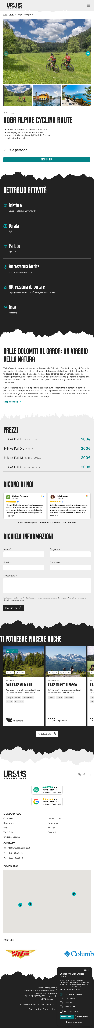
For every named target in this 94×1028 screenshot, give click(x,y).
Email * (7, 562)
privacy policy (19, 600)
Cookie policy (35, 1009)
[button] (88, 53)
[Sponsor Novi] (20, 954)
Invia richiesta (11, 608)
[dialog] (74, 996)
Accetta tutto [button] (67, 1017)
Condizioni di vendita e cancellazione (37, 1004)
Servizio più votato (51, 790)
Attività (11, 15)
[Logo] (14, 5)
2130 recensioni (69, 522)
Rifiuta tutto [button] (82, 1017)
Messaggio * (10, 575)
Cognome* (56, 549)
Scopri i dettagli (11, 401)
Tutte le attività (44, 734)
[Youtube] (89, 775)
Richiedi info (47, 159)
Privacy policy (49, 1009)
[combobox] (85, 970)
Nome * (7, 549)
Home (5, 15)
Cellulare (55, 562)
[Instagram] (79, 775)
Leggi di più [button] (10, 516)
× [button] (88, 970)
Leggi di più (76, 989)
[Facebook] (84, 775)
